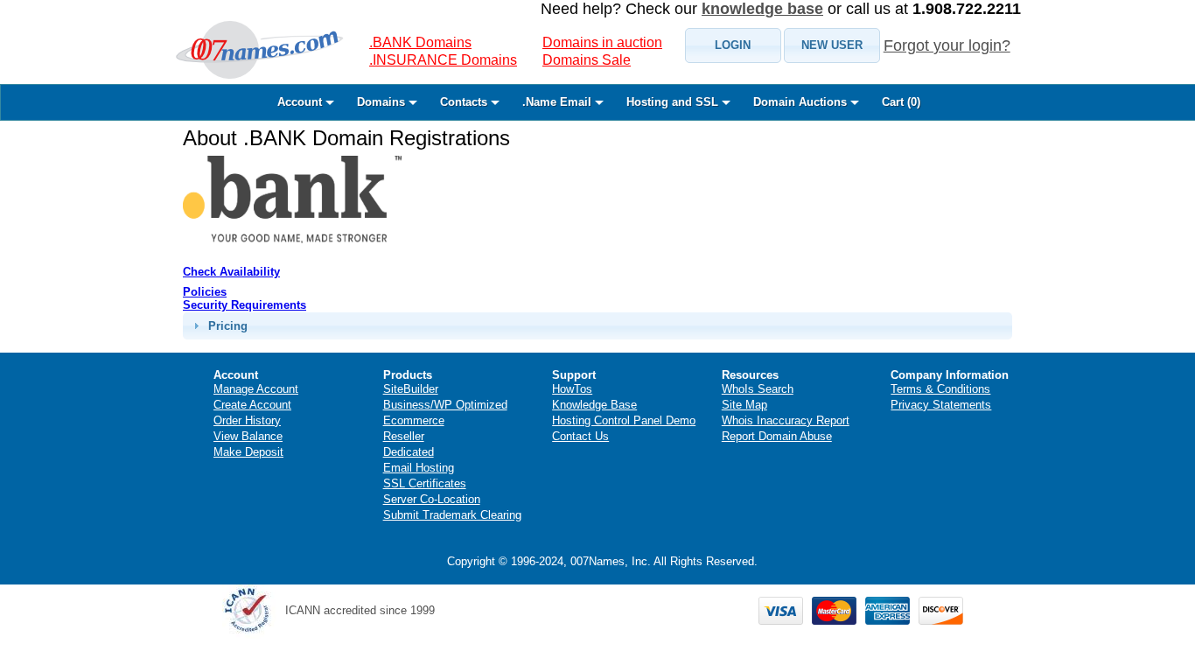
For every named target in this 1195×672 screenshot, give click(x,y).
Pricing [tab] (228, 325)
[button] (733, 45)
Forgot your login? (947, 45)
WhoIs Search (757, 389)
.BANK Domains (420, 42)
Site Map (744, 404)
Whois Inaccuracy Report (785, 420)
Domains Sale (586, 59)
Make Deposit (248, 451)
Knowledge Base (594, 404)
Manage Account (255, 389)
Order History (247, 420)
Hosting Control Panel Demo (623, 420)
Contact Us (580, 436)
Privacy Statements (941, 404)
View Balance (248, 436)
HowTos (572, 389)
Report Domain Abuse (777, 436)
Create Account (252, 404)
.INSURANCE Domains (443, 59)
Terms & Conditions (940, 389)
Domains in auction (602, 42)
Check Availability (231, 271)
